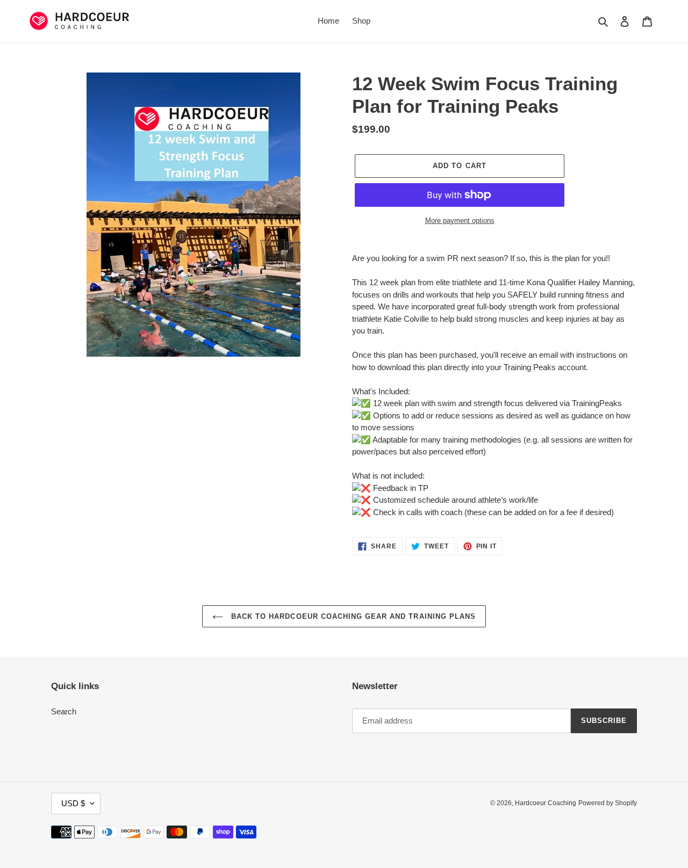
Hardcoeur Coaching (545, 803)
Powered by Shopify (607, 803)
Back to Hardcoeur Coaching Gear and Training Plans (352, 616)
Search (63, 711)
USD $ (73, 803)
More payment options (459, 220)
